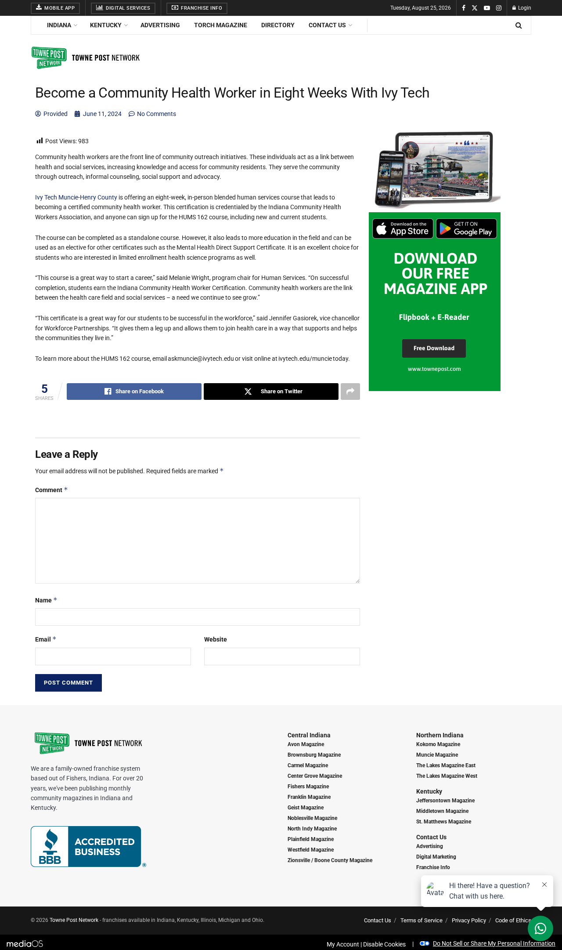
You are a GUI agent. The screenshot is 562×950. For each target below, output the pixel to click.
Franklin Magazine (309, 797)
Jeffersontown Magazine (445, 801)
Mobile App (59, 8)
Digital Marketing (436, 857)
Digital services (127, 8)
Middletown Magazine (442, 811)
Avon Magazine (306, 744)
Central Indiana (309, 735)
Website (215, 639)
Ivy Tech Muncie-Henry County (76, 197)
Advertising (160, 25)
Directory (278, 25)
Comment (51, 490)
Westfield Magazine (311, 850)
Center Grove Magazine (315, 776)
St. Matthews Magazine (443, 822)
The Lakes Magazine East (446, 765)
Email (46, 639)
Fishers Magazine (308, 786)
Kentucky (106, 25)
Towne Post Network (74, 920)
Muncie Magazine (437, 755)
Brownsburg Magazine (314, 755)
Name (46, 600)
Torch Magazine (220, 25)
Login (524, 8)
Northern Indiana (440, 735)
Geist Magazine (306, 808)
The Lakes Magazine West (446, 776)
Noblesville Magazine (312, 818)
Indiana (59, 25)
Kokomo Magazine (438, 744)
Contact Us (327, 25)
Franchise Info (201, 8)
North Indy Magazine (312, 829)
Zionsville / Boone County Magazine (330, 860)
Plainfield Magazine (311, 839)
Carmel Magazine (308, 765)
